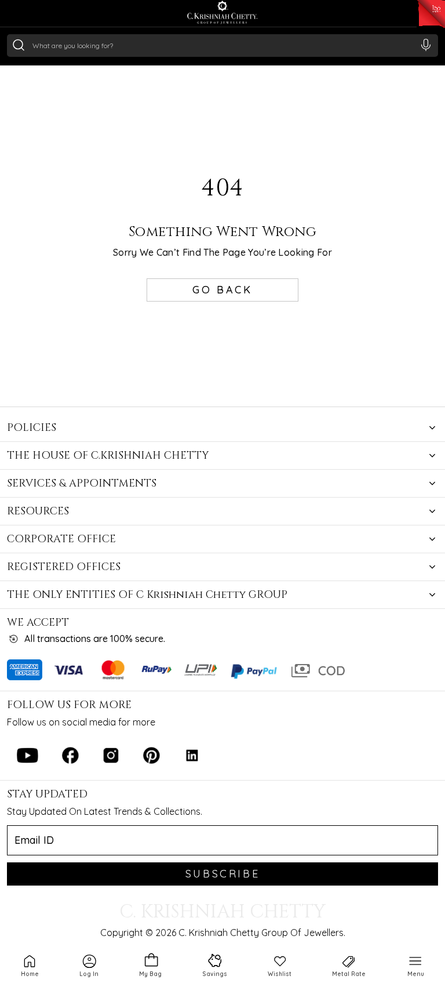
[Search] (18, 45)
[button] (89, 965)
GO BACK (222, 289)
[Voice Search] (425, 44)
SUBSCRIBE (222, 873)
